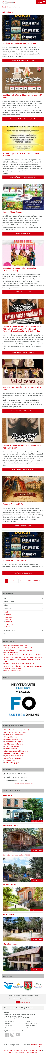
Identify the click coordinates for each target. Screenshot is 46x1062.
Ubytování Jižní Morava (35, 1050)
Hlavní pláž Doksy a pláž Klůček (13, 739)
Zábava (6, 605)
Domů (5, 598)
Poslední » (36, 580)
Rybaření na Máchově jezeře (12, 758)
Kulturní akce (9, 617)
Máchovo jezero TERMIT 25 (16, 1052)
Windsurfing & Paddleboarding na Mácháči (16, 730)
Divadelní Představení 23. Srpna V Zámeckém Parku (19, 664)
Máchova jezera (38, 1046)
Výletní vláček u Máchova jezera (13, 756)
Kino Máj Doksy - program (11, 763)
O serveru (7, 634)
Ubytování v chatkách (31, 1023)
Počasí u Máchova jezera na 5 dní (23, 784)
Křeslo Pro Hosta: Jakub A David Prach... (23, 352)
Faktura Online (8, 1050)
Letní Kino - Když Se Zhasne (12, 671)
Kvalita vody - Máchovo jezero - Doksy (15, 732)
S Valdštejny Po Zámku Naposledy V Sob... (23, 119)
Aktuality (8, 614)
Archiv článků (9, 626)
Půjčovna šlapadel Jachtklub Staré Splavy (16, 751)
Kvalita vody (9, 619)
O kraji (6, 612)
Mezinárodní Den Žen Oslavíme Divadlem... (23, 292)
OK (17, 1002)
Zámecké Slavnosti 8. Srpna (12, 668)
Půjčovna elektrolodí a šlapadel (13, 741)
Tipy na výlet (7, 608)
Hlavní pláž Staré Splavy (11, 737)
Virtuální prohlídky (30, 1025)
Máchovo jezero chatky (20, 1050)
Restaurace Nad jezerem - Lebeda (14, 753)
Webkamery (8, 622)
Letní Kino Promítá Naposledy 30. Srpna (15, 645)
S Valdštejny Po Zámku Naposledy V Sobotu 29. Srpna (20, 648)
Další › (29, 580)
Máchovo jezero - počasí (11, 746)
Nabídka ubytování (9, 601)
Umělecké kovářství (31, 1052)
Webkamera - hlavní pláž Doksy (13, 734)
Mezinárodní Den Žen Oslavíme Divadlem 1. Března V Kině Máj (22, 655)
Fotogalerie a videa (9, 630)
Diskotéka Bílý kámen (10, 749)
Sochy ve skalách (9, 760)
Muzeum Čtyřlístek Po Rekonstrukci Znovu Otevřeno (19, 650)
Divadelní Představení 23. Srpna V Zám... (23, 411)
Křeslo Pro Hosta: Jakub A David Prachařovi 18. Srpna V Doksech (23, 666)
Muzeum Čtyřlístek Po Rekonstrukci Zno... (23, 177)
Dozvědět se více (25, 1002)
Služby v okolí (9, 624)
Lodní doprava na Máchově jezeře (14, 744)
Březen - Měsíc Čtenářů (11, 652)
